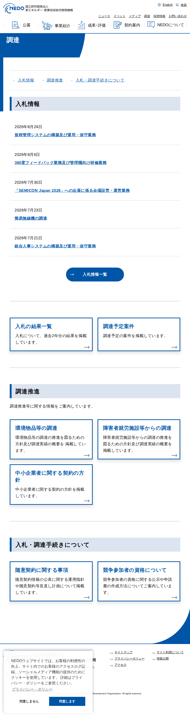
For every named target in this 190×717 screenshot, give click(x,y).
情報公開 (163, 658)
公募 (27, 25)
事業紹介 (62, 26)
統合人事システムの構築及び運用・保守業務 (55, 246)
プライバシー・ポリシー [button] (32, 689)
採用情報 (159, 16)
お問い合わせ (178, 16)
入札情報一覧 (95, 274)
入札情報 (26, 80)
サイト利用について (170, 652)
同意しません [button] (29, 701)
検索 (184, 5)
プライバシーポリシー (129, 658)
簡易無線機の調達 (31, 218)
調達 (147, 16)
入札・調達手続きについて (100, 80)
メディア (135, 16)
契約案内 (132, 25)
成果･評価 (97, 25)
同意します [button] (67, 701)
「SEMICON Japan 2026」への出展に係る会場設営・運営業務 (72, 190)
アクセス (120, 664)
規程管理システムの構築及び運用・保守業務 (55, 135)
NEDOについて (170, 25)
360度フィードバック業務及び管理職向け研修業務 (61, 163)
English (168, 4)
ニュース (104, 16)
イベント (120, 16)
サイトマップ (123, 652)
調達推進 (55, 80)
